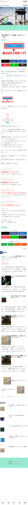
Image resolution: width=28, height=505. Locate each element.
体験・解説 (5, 227)
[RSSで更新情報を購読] (20, 244)
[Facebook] (1, 252)
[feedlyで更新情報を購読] (7, 244)
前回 (2, 71)
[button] (22, 64)
